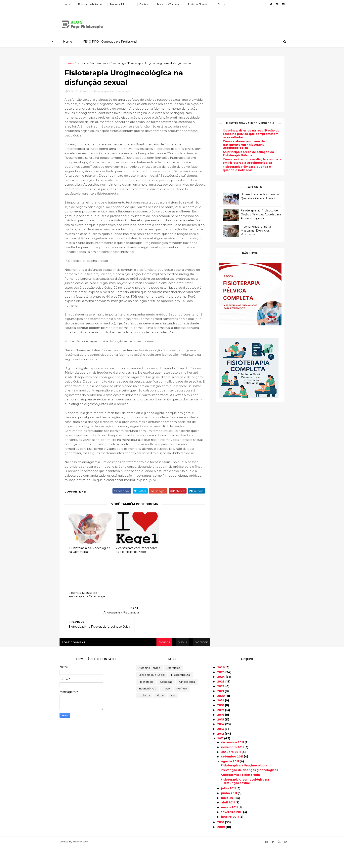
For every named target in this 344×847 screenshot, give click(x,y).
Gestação (166, 681)
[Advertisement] (211, 21)
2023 (221, 681)
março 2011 (229, 807)
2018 (221, 705)
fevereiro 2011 (232, 812)
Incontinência (147, 688)
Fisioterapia (146, 681)
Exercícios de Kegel (152, 674)
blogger (164, 642)
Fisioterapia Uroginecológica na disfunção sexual (245, 781)
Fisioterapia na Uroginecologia (244, 765)
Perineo (181, 688)
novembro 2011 (232, 747)
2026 (221, 667)
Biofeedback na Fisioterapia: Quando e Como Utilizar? (260, 196)
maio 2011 (228, 798)
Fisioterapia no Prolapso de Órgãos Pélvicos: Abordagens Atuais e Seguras (261, 214)
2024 (221, 677)
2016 (221, 715)
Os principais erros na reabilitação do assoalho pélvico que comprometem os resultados (251, 134)
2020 (221, 696)
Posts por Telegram (120, 4)
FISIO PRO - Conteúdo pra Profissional (110, 41)
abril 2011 (228, 802)
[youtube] (279, 842)
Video (160, 695)
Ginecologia (118, 63)
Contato (144, 4)
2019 (221, 700)
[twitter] (271, 4)
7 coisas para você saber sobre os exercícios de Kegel (137, 550)
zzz (173, 695)
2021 (221, 691)
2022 (221, 686)
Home (67, 4)
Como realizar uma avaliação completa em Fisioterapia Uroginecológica (252, 161)
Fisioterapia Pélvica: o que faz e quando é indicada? (247, 168)
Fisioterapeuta (99, 63)
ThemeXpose (80, 841)
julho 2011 (228, 788)
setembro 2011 (232, 756)
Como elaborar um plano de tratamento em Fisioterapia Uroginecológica (244, 144)
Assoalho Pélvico (149, 667)
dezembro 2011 (233, 742)
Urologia (144, 695)
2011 (220, 738)
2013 (221, 729)
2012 (221, 733)
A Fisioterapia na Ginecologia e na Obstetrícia (89, 550)
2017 (221, 710)
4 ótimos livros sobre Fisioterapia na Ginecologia (86, 594)
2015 (221, 719)
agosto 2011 (230, 761)
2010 (221, 822)
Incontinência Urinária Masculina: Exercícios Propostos (256, 230)
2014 (221, 724)
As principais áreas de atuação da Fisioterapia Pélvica (248, 153)
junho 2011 (229, 793)
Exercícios (81, 63)
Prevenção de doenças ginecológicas (249, 770)
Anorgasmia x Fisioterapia (240, 775)
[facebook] (265, 4)
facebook (201, 642)
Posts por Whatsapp (90, 4)
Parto (166, 688)
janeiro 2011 (230, 817)
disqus (182, 642)
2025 (221, 672)
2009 (221, 827)
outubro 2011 (231, 752)
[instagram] (277, 4)
